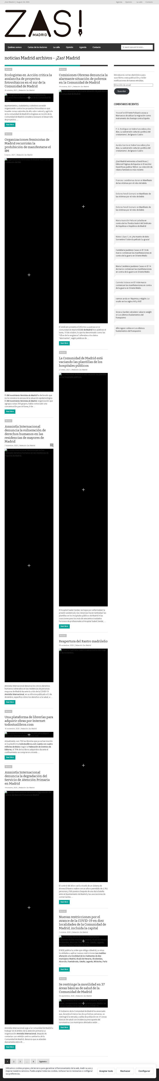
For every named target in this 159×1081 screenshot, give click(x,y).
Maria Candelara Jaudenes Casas (130, 266)
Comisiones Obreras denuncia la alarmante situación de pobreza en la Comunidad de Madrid (83, 78)
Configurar (144, 1071)
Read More (10, 124)
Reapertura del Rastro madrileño (83, 641)
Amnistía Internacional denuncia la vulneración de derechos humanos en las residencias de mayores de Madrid (25, 434)
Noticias (8, 69)
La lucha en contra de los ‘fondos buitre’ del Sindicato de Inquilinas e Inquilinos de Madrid (133, 223)
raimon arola (121, 299)
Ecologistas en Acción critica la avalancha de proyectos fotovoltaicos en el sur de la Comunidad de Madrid (28, 80)
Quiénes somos (15, 47)
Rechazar (125, 1071)
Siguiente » (43, 1061)
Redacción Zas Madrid (26, 90)
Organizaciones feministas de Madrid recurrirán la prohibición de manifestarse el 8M (28, 145)
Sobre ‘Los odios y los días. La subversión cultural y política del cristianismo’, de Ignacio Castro (133, 132)
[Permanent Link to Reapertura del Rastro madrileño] (83, 765)
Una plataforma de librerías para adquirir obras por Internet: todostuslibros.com (29, 720)
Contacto (149, 2)
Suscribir (121, 91)
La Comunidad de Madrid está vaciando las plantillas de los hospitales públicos (81, 361)
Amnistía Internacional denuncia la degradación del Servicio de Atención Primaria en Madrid (27, 777)
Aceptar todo (106, 1071)
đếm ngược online (124, 328)
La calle (139, 2)
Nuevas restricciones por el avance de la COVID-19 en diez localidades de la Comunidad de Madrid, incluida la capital (82, 922)
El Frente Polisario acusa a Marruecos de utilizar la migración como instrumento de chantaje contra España (133, 116)
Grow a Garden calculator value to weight (134, 312)
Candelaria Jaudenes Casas (127, 250)
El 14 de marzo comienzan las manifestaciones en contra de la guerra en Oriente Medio (134, 253)
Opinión (128, 2)
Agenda (119, 2)
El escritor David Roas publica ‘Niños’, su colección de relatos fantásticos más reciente (134, 167)
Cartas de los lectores (37, 47)
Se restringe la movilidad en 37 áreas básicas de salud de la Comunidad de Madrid (82, 988)
